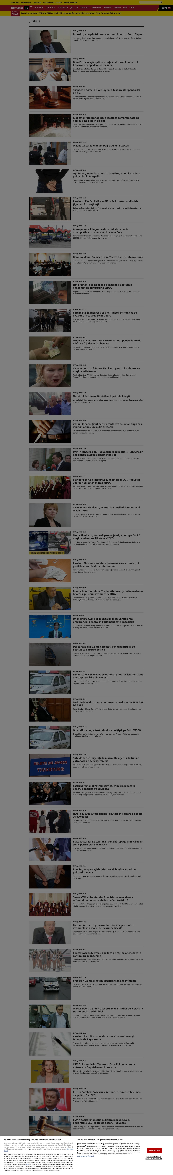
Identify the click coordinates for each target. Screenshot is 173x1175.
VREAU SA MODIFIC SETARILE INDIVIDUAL (153, 1158)
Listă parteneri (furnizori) (85, 1156)
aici (27, 1164)
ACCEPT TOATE (154, 1150)
